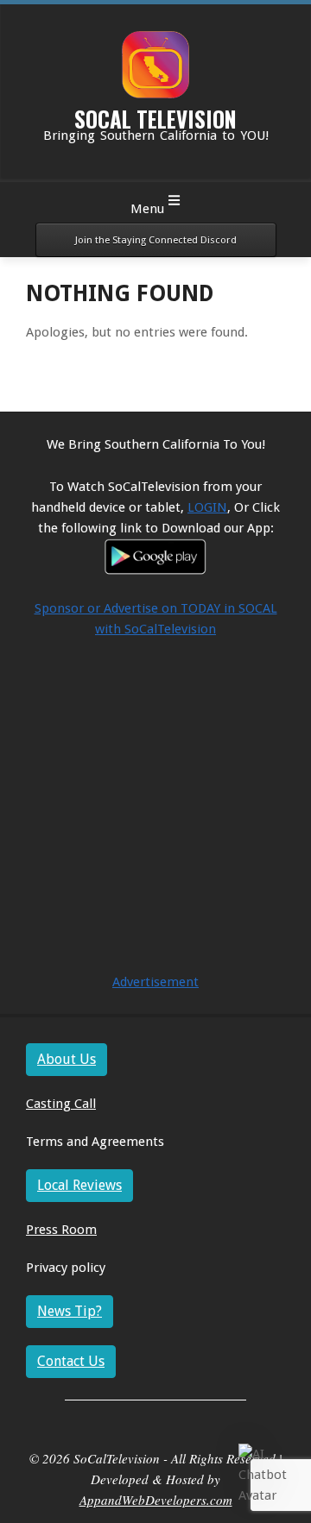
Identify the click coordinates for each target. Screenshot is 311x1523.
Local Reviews (79, 1185)
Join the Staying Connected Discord (156, 240)
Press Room (61, 1229)
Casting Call (61, 1103)
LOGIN (207, 507)
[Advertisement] (155, 816)
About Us (66, 1059)
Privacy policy (65, 1267)
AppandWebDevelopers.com (155, 1499)
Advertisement (155, 982)
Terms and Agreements (95, 1141)
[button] (266, 1475)
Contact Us (71, 1361)
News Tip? (69, 1311)
